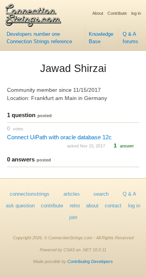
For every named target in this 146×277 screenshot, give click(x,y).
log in (136, 13)
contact (113, 206)
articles (71, 194)
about (92, 206)
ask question (20, 206)
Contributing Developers (90, 261)
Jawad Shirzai (73, 68)
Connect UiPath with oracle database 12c (59, 137)
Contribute (117, 13)
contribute (52, 206)
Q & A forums (130, 38)
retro (75, 206)
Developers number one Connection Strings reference (39, 38)
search (101, 194)
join (73, 217)
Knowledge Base (101, 38)
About (97, 13)
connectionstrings (29, 194)
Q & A (129, 194)
